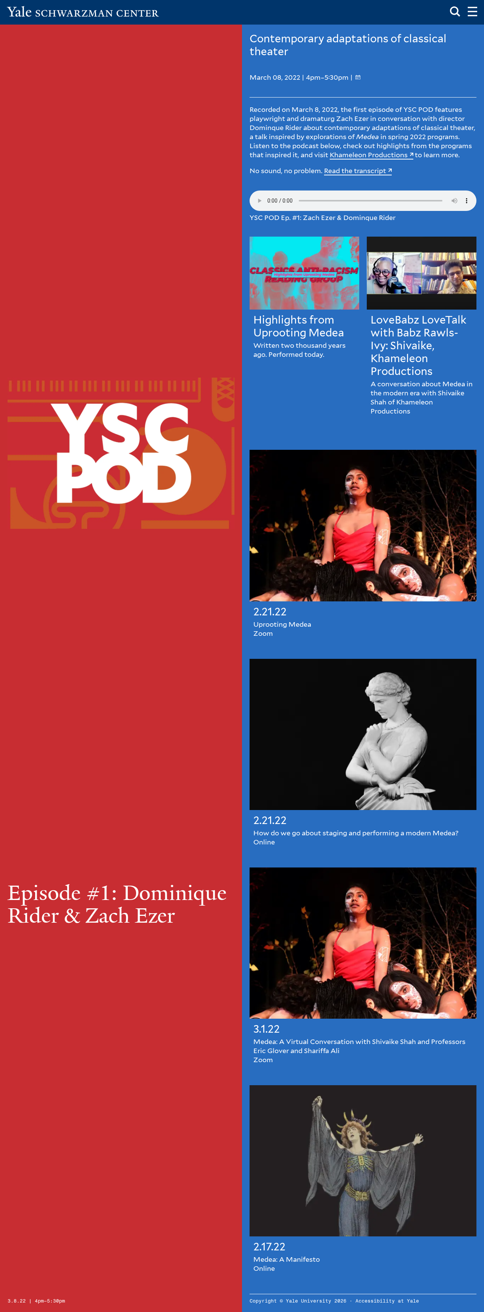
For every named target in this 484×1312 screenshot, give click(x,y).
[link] (304, 328)
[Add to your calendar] (357, 77)
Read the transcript (355, 171)
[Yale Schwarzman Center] (83, 11)
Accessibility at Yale (387, 1301)
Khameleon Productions (369, 155)
